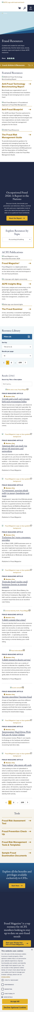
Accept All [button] (14, 1001)
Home (5, 13)
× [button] (32, 949)
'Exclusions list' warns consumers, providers (16, 539)
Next (32, 65)
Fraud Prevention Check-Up (14, 833)
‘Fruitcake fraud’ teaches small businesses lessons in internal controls (15, 584)
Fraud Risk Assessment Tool (13, 822)
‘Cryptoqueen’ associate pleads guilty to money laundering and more (15, 493)
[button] (13, 997)
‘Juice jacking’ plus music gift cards (17, 765)
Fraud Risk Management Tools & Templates (14, 843)
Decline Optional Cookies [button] (15, 1007)
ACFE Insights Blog (11, 284)
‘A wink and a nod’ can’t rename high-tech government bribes (16, 400)
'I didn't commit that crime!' (14, 620)
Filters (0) (7, 337)
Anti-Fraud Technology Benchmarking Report (13, 85)
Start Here (15, 886)
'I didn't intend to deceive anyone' (16, 659)
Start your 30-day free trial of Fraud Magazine (15, 943)
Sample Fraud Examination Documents (14, 854)
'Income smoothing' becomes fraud (17, 697)
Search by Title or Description (12, 380)
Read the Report (15, 218)
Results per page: (8, 351)
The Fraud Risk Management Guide (12, 136)
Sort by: (4, 342)
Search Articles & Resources (13, 65)
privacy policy (5, 977)
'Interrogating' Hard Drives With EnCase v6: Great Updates (16, 733)
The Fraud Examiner (12, 309)
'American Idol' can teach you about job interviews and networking (14, 448)
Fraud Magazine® (11, 263)
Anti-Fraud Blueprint (12, 109)
